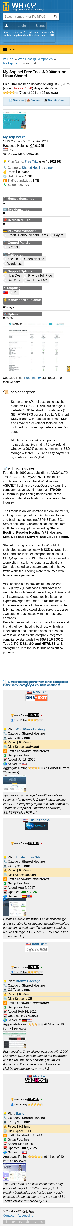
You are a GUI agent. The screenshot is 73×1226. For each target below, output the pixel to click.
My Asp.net (10, 63)
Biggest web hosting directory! (28, 9)
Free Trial (30, 377)
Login (22, 25)
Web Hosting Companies (35, 59)
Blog (20, 1221)
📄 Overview (16, 100)
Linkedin (34, 1221)
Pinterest (27, 1221)
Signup (41, 25)
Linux (49, 167)
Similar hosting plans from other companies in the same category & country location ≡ (35, 683)
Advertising (25, 1215)
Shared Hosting (32, 167)
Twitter (13, 1221)
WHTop (8, 59)
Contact (8, 1215)
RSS (41, 1221)
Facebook (6, 1221)
